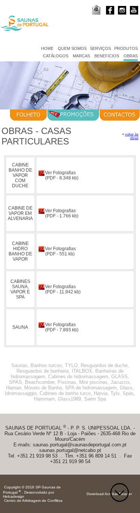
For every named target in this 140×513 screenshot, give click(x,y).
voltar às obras (132, 136)
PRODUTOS (126, 48)
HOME (47, 48)
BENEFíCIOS (106, 56)
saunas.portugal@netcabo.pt (70, 450)
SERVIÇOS (100, 48)
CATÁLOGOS (55, 56)
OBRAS (131, 56)
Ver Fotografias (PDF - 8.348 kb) (61, 175)
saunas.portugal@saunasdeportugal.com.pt (80, 444)
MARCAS (81, 56)
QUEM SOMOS (72, 48)
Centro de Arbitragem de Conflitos (33, 500)
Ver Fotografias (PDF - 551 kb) (60, 251)
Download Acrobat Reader (109, 494)
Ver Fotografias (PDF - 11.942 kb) (63, 289)
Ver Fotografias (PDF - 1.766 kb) (61, 213)
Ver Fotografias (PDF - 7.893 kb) (61, 327)
